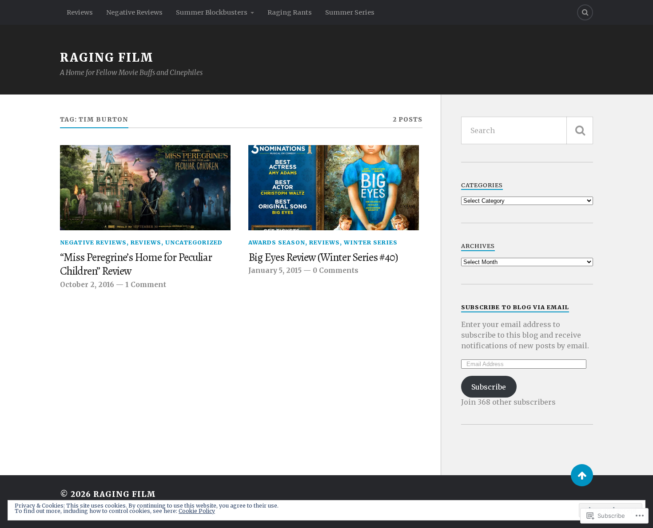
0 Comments (335, 270)
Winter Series (371, 242)
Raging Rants (289, 12)
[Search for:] (527, 130)
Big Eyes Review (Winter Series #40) (323, 257)
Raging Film (107, 58)
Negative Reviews (134, 12)
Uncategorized (194, 242)
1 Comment (145, 284)
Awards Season (276, 242)
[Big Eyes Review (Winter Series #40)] (333, 187)
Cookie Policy (197, 511)
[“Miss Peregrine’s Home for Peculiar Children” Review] (145, 187)
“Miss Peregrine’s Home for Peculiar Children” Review (136, 264)
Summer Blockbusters (211, 12)
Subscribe (488, 386)
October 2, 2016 (87, 284)
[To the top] (582, 475)
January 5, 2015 (275, 270)
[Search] (585, 12)
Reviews (80, 12)
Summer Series (349, 12)
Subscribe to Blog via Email (515, 307)
